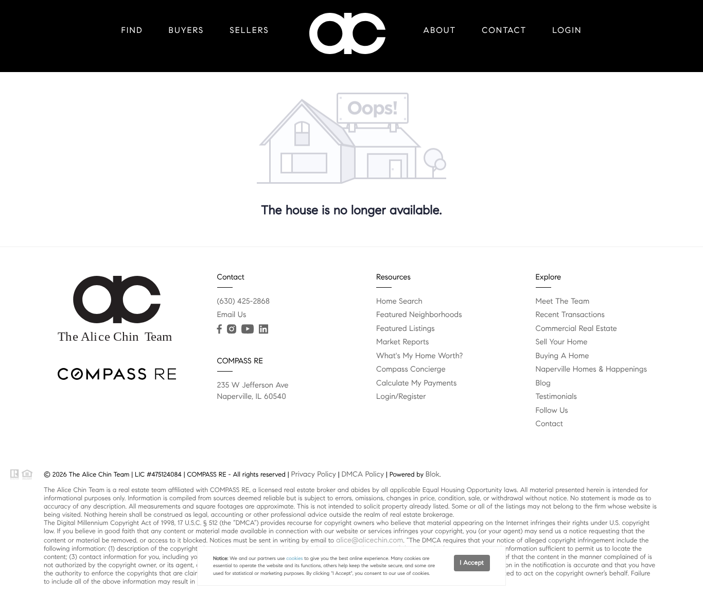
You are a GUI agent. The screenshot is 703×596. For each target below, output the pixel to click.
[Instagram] (231, 329)
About (440, 31)
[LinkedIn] (263, 329)
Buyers (186, 31)
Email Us (232, 315)
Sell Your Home (562, 342)
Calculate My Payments (416, 383)
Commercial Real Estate (576, 329)
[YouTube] (247, 329)
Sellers (249, 31)
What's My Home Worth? (419, 356)
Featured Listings (405, 329)
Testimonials (556, 396)
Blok (433, 474)
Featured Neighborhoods (419, 315)
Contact (504, 31)
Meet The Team (563, 301)
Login (567, 31)
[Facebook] (219, 329)
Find (132, 31)
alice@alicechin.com (369, 540)
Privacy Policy (313, 474)
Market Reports (402, 342)
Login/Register (401, 396)
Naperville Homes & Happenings (591, 369)
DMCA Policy (362, 474)
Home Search (399, 301)
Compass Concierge (411, 369)
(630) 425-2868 (243, 301)
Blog (543, 383)
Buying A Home (562, 356)
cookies (294, 558)
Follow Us (552, 410)
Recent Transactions (570, 315)
